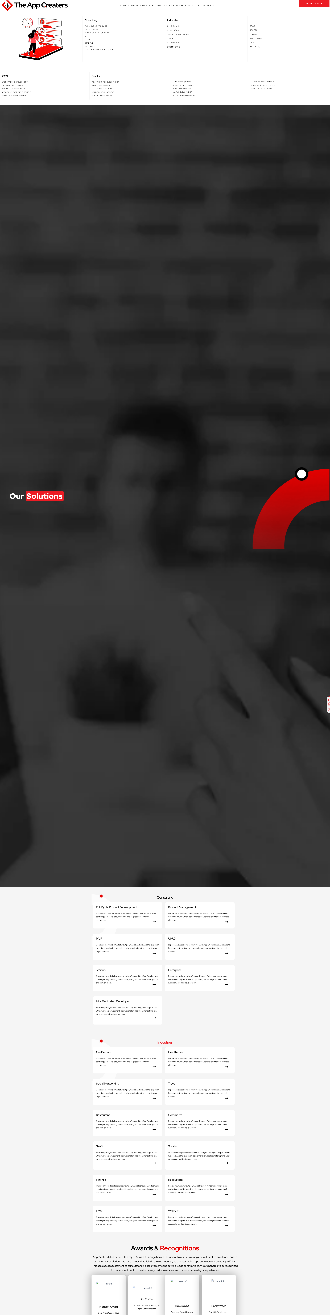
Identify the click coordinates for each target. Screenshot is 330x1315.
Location (193, 5)
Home (123, 5)
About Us (161, 5)
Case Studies (147, 5)
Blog (171, 5)
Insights (181, 5)
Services (133, 5)
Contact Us (207, 5)
